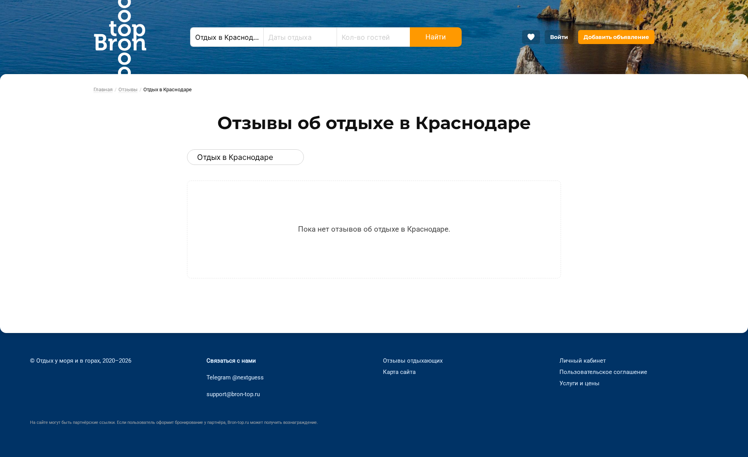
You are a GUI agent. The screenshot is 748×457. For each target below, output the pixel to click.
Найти (435, 37)
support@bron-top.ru (233, 393)
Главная (103, 89)
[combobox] (227, 37)
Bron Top (120, 37)
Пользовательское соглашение (603, 372)
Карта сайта (399, 372)
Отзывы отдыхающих (413, 360)
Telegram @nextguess (235, 377)
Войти (559, 37)
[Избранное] (531, 37)
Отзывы (128, 89)
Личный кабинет (582, 360)
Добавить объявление (616, 37)
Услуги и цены (579, 382)
